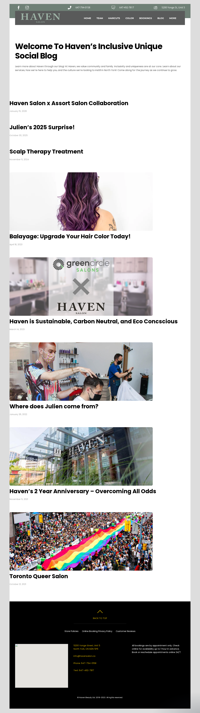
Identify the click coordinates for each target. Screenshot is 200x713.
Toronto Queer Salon (39, 576)
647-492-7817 (126, 7)
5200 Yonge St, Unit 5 (173, 7)
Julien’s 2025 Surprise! (42, 127)
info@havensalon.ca (84, 656)
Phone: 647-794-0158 (84, 663)
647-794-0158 (83, 7)
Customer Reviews (125, 631)
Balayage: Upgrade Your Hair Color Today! (70, 236)
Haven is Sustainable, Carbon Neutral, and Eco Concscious (94, 321)
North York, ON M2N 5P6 (85, 648)
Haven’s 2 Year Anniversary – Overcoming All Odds (83, 491)
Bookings (145, 18)
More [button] (172, 18)
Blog (160, 18)
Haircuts (114, 18)
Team (99, 18)
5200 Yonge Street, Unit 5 (87, 645)
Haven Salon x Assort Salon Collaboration (69, 103)
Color (129, 18)
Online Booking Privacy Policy (97, 631)
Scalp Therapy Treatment (46, 151)
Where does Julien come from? (54, 406)
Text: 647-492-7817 (83, 670)
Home (87, 18)
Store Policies (71, 631)
